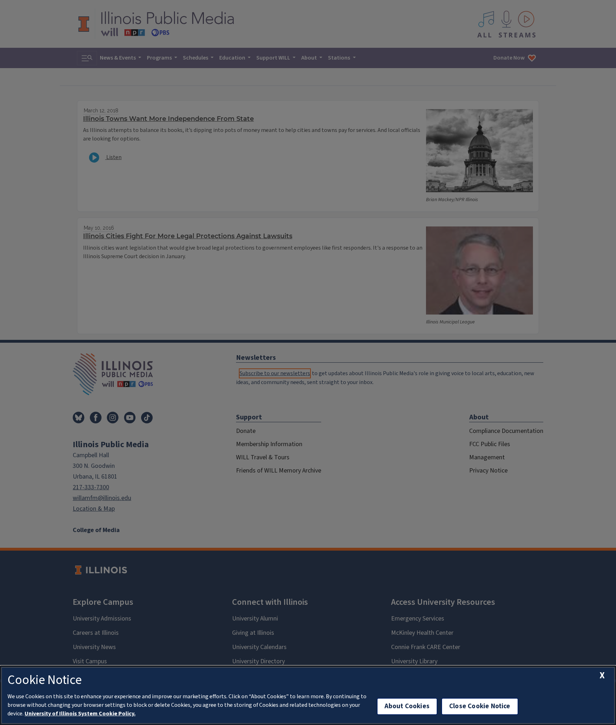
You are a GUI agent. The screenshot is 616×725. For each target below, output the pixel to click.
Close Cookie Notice (479, 706)
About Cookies (407, 706)
